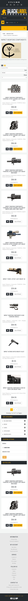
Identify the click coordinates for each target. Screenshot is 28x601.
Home (4, 33)
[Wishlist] (7, 112)
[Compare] (11, 112)
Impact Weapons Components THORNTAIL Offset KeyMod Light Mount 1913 (14, 99)
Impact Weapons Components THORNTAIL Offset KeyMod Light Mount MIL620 (14, 244)
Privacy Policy (14, 539)
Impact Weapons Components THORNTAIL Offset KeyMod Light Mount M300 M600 (14, 171)
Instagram (14, 575)
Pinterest (14, 573)
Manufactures (10, 33)
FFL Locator (14, 561)
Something (7, 447)
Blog (14, 577)
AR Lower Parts (14, 421)
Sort (25, 70)
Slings (14, 427)
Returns (14, 559)
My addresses (14, 549)
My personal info (14, 551)
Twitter (14, 571)
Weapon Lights (14, 434)
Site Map (14, 563)
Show (25, 75)
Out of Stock (18, 221)
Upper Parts (14, 431)
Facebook (14, 569)
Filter (4, 457)
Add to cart (17, 112)
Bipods (14, 424)
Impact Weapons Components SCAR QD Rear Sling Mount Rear (14, 388)
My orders (14, 547)
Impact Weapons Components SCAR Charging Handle (14, 316)
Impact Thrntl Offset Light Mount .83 (14, 279)
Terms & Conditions (14, 541)
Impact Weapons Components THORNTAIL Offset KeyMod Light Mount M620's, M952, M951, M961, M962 (14, 208)
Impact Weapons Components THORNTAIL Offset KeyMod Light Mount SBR (14, 135)
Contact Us (14, 557)
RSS (14, 579)
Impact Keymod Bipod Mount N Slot (14, 351)
